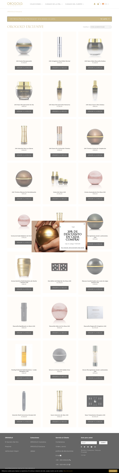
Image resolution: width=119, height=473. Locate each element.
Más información (68, 471)
